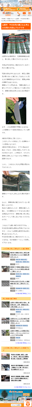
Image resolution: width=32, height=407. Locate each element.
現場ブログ (10, 18)
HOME (4, 18)
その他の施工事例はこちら (23, 293)
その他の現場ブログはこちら (22, 387)
